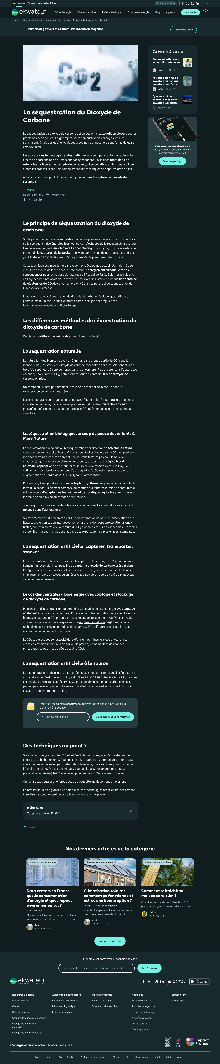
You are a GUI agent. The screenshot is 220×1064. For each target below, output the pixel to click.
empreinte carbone (92, 622)
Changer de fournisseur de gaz (27, 1033)
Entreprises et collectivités (42, 3)
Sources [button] (31, 827)
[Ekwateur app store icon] (177, 981)
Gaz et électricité (20, 1012)
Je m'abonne (149, 968)
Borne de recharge (101, 1001)
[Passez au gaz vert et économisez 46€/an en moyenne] (110, 29)
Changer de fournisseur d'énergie (29, 1018)
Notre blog (137, 995)
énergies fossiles (62, 243)
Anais (37, 925)
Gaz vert (16, 1006)
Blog (25, 20)
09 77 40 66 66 (167, 3)
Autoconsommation (142, 1018)
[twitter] (187, 3)
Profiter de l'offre (184, 29)
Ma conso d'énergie (142, 1001)
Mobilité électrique (102, 995)
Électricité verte (20, 1001)
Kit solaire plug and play (64, 1006)
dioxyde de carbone (63, 133)
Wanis (30, 190)
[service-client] (206, 3)
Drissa (153, 912)
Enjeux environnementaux (44, 20)
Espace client (179, 995)
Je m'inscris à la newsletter (113, 716)
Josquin (161, 108)
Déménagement (140, 1029)
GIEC (132, 466)
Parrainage (177, 1001)
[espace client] (205, 12)
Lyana (160, 70)
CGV (60, 1057)
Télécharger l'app (172, 161)
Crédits (157, 1057)
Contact (48, 1057)
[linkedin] (197, 3)
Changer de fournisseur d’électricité (24, 1025)
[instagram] (192, 3)
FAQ (37, 1057)
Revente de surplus (62, 1012)
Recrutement (141, 1057)
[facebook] (183, 3)
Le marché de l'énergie (143, 1012)
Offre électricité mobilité (104, 1006)
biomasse (29, 617)
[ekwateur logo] (29, 12)
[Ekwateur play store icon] (199, 981)
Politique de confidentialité (94, 1057)
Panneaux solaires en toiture (66, 1001)
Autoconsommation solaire (66, 995)
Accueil (15, 20)
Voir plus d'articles (110, 941)
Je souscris (190, 12)
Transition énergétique (143, 1006)
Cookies (71, 1057)
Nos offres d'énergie (23, 995)
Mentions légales (121, 1057)
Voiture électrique (141, 1024)
